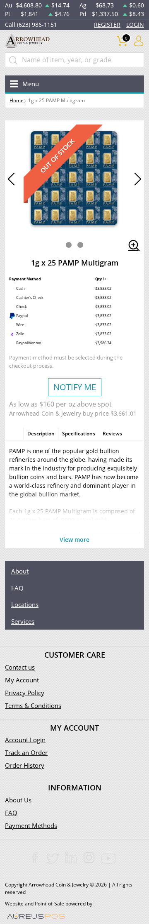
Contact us (20, 667)
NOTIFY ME (74, 387)
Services (22, 621)
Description (41, 433)
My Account (22, 680)
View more (74, 539)
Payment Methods (31, 825)
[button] (68, 245)
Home (17, 100)
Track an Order (26, 752)
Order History (24, 765)
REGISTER (107, 24)
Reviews (112, 433)
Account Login (25, 740)
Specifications (78, 433)
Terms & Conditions (33, 705)
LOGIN (135, 24)
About (20, 571)
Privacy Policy (24, 693)
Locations (24, 604)
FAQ (17, 588)
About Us (18, 800)
